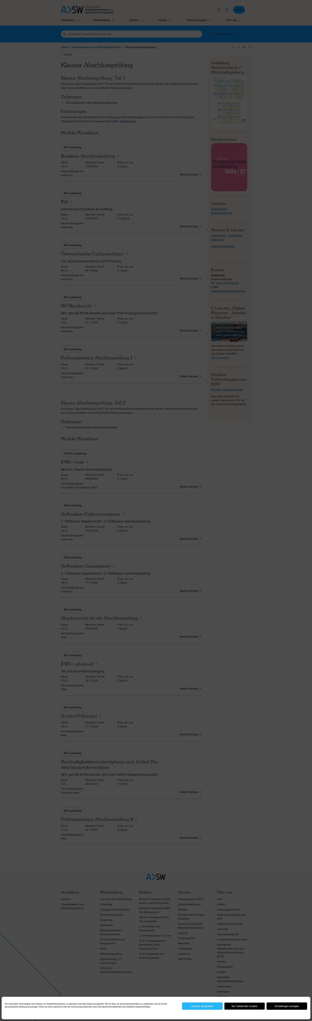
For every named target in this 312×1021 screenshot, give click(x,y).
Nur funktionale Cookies (244, 1006)
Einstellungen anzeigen (287, 1006)
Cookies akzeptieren (202, 1006)
